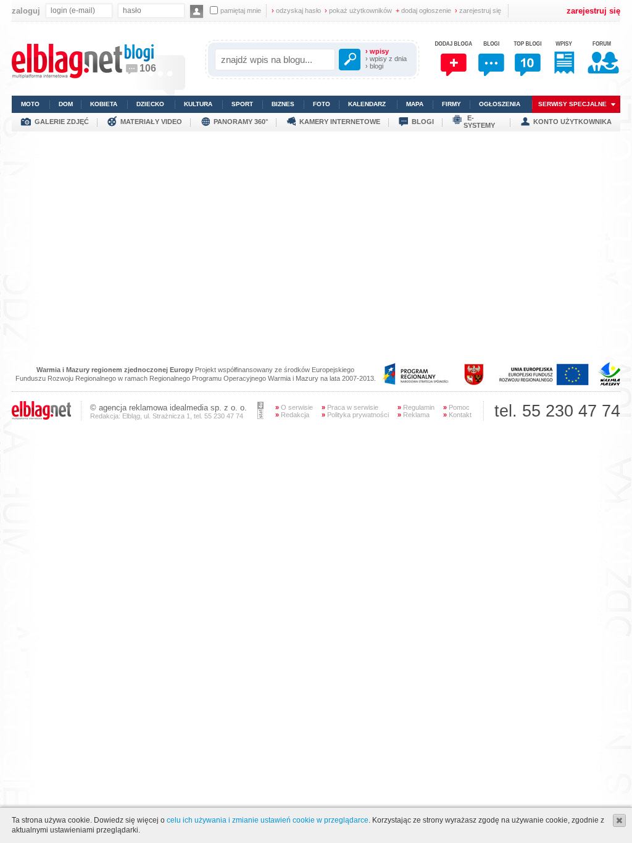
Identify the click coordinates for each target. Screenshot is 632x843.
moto (30, 104)
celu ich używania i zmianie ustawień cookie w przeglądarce (267, 820)
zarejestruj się (478, 10)
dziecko (150, 104)
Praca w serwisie (350, 407)
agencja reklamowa (133, 407)
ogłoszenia (499, 104)
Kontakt (457, 414)
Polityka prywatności (355, 414)
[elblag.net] (41, 417)
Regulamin (415, 407)
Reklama (413, 414)
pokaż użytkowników (358, 10)
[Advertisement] (316, 218)
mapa (414, 104)
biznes (283, 104)
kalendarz (367, 104)
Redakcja (292, 414)
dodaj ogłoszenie (423, 10)
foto (321, 104)
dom (66, 104)
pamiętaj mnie (240, 10)
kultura (198, 104)
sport (242, 104)
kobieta (103, 104)
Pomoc (456, 407)
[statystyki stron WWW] (260, 416)
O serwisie (294, 407)
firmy (451, 104)
